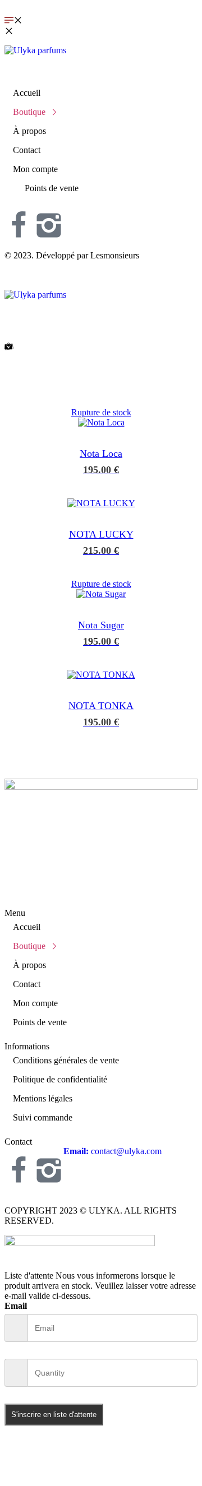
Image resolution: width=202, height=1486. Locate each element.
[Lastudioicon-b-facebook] (18, 225)
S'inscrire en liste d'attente (54, 1414)
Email (15, 1306)
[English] (100, 203)
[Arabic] (49, 203)
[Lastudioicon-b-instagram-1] (49, 225)
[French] (152, 203)
